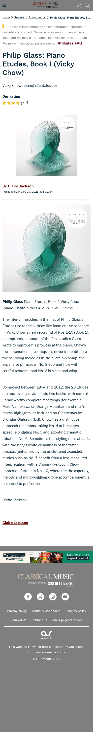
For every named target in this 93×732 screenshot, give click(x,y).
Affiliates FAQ (70, 43)
